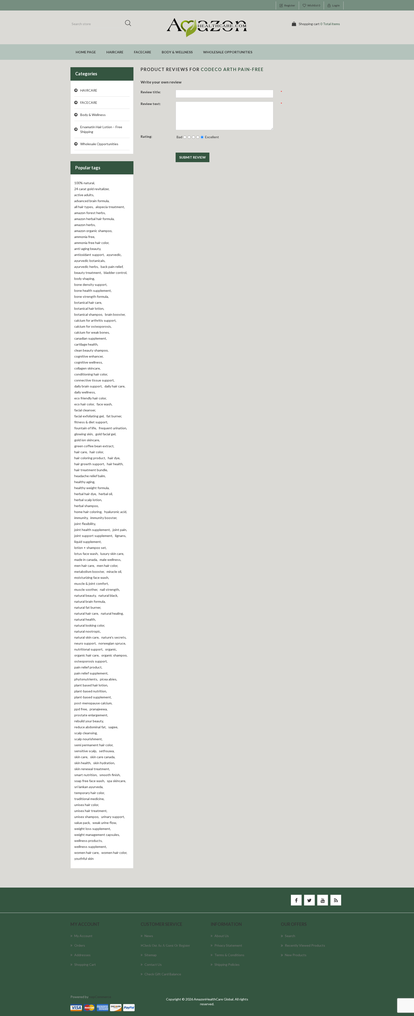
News (148, 936)
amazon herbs (85, 225)
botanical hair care (88, 302)
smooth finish (110, 775)
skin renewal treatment (92, 769)
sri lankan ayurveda (88, 787)
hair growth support (89, 464)
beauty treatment (88, 273)
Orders (79, 945)
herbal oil (106, 494)
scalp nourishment (88, 739)
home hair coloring (88, 512)
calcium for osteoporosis (93, 326)
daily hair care (114, 386)
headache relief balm (90, 476)
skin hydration (104, 763)
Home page (86, 52)
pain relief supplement (91, 673)
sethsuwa (107, 751)
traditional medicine (89, 799)
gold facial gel (105, 434)
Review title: (151, 92)
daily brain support (88, 386)
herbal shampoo (86, 506)
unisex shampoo (86, 817)
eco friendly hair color (90, 398)
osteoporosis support (91, 661)
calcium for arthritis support (95, 320)
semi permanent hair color (93, 745)
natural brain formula (90, 601)
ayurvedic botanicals (89, 261)
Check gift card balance (162, 974)
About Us (221, 936)
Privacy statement (228, 945)
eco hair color (84, 404)
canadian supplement (90, 338)
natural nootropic (87, 631)
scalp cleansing (86, 733)
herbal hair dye (85, 494)
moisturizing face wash (91, 577)
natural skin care (86, 637)
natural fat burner (87, 607)
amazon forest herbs (90, 213)
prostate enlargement (91, 715)
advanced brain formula (91, 201)
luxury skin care (112, 554)
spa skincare (116, 781)
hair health (115, 464)
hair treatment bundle (91, 470)
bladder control (115, 273)
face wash (104, 404)
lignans (120, 536)
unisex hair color (86, 805)
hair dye (114, 458)
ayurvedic (114, 255)
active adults (84, 195)
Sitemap (150, 955)
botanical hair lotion (89, 308)
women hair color (114, 852)
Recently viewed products (305, 945)
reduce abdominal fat (90, 727)
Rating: (146, 136)
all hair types (84, 207)
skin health (82, 763)
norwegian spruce (112, 643)
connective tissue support (94, 380)
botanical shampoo (88, 314)
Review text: (151, 104)
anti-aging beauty (87, 249)
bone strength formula (91, 296)
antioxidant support (89, 255)
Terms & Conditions (229, 955)
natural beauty (85, 595)
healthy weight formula (91, 488)
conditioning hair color (91, 374)
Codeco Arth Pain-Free (232, 69)
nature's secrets (113, 637)
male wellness (110, 560)
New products (295, 955)
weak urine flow (104, 823)
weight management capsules (97, 835)
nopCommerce (100, 997)
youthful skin (84, 858)
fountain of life (85, 428)
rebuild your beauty (89, 721)
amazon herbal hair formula (94, 219)
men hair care (84, 565)
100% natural (84, 183)
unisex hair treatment (90, 811)
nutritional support (88, 649)
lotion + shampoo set (90, 548)
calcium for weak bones (92, 332)
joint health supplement (92, 530)
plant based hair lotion (91, 685)
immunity (81, 518)
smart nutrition (86, 775)
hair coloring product (90, 458)
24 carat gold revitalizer (91, 189)
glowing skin (83, 434)
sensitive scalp (85, 751)
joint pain (120, 530)
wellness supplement (90, 847)
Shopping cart (85, 964)
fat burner (114, 416)
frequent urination (113, 428)
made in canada (86, 560)
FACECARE (142, 52)
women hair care (86, 852)
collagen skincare (87, 368)
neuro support (85, 643)
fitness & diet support (91, 422)
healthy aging (84, 482)
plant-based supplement (93, 697)
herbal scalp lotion (88, 500)
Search (129, 24)
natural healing (112, 613)
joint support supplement (93, 536)
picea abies (108, 679)
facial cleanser (85, 410)
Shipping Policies (227, 964)
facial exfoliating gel (89, 416)
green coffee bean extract (94, 446)
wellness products (88, 841)
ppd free (81, 709)
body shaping (84, 278)
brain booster (115, 314)
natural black (108, 595)
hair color (97, 452)
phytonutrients (86, 679)
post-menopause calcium (93, 703)
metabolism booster (89, 571)
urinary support (113, 817)
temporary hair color (89, 793)
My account (83, 936)
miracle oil (114, 571)
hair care (81, 452)
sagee (113, 727)
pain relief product (88, 667)
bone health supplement (93, 290)
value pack (82, 823)
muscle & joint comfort (91, 583)
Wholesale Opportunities (227, 52)
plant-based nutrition (90, 691)
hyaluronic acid (115, 512)
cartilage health (86, 344)
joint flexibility (85, 524)
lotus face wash (86, 554)
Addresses (82, 955)
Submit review (192, 157)
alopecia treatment (110, 207)
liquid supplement (88, 542)
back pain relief (112, 267)
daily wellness (85, 392)
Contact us (153, 964)
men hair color (107, 565)
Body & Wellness (177, 52)
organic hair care (86, 655)
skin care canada (102, 757)
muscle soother (86, 589)
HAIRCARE (114, 52)
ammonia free (84, 237)
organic (111, 649)
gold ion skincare (87, 440)
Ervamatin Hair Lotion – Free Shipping (101, 129)
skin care (81, 757)
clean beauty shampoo (91, 350)
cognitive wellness (88, 362)
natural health (85, 619)
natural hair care (86, 613)
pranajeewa (99, 709)
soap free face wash (89, 781)
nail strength (110, 589)
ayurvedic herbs (86, 267)
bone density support (90, 284)
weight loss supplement (92, 829)
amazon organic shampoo (93, 231)
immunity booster (103, 518)
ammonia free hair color (91, 243)
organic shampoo (114, 655)
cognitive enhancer (89, 356)
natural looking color (89, 625)
